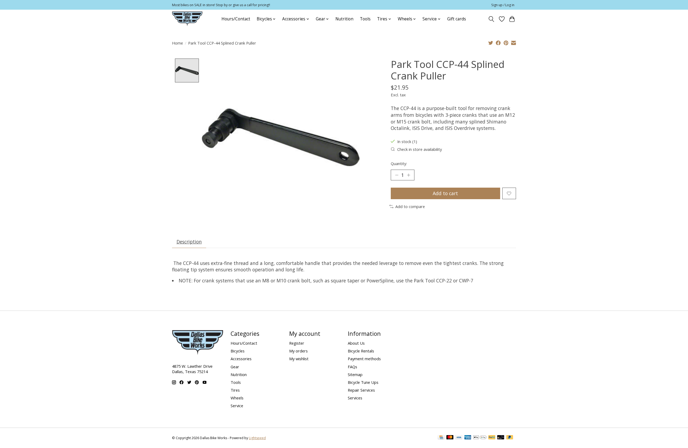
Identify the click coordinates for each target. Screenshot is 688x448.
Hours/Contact (235, 19)
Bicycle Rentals (361, 351)
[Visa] (458, 437)
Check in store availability (419, 149)
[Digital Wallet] (479, 437)
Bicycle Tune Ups (363, 382)
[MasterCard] (449, 437)
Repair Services (361, 390)
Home (177, 43)
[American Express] (467, 437)
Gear (235, 366)
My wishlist (299, 358)
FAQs (352, 366)
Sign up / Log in (502, 5)
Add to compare (410, 206)
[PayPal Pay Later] (509, 437)
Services (355, 397)
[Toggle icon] (491, 19)
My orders (298, 351)
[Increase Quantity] (408, 175)
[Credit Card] (441, 437)
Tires (235, 390)
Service (237, 405)
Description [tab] (189, 241)
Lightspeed (257, 438)
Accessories (241, 358)
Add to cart (445, 193)
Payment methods (364, 358)
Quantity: (399, 163)
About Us (356, 343)
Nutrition (344, 19)
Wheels (237, 397)
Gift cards (456, 19)
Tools (365, 19)
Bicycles (238, 351)
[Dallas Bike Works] (187, 19)
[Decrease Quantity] (396, 175)
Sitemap (355, 374)
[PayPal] (491, 437)
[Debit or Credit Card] (500, 437)
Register (296, 343)
